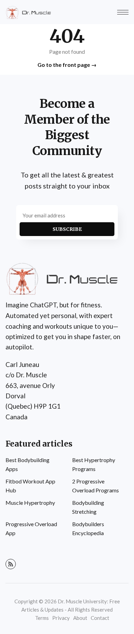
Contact (100, 618)
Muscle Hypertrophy (30, 502)
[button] (123, 12)
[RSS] (10, 564)
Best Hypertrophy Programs (93, 464)
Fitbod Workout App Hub (30, 485)
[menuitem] (33, 464)
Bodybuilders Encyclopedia (88, 528)
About (80, 618)
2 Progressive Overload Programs (95, 485)
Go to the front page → (67, 64)
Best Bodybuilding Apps (27, 464)
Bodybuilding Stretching (88, 507)
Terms (42, 618)
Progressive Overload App (31, 528)
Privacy (61, 618)
